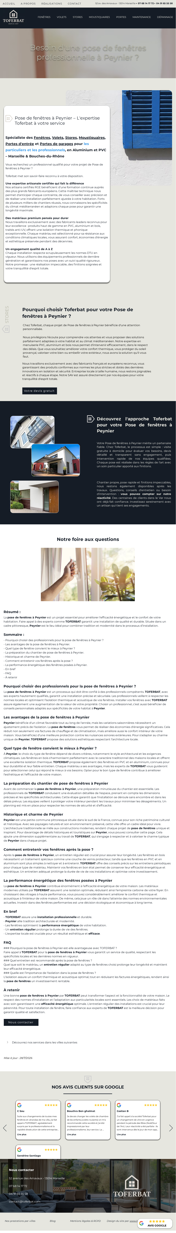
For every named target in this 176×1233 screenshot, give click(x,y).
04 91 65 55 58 (164, 3)
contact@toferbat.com (24, 1201)
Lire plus (48, 1134)
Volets (57, 138)
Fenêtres (42, 138)
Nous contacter (21, 1170)
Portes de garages (56, 144)
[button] (121, 17)
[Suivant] (171, 1128)
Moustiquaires (92, 138)
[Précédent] (5, 1128)
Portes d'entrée (19, 144)
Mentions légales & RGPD (85, 1220)
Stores (71, 138)
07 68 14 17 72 (18, 1186)
